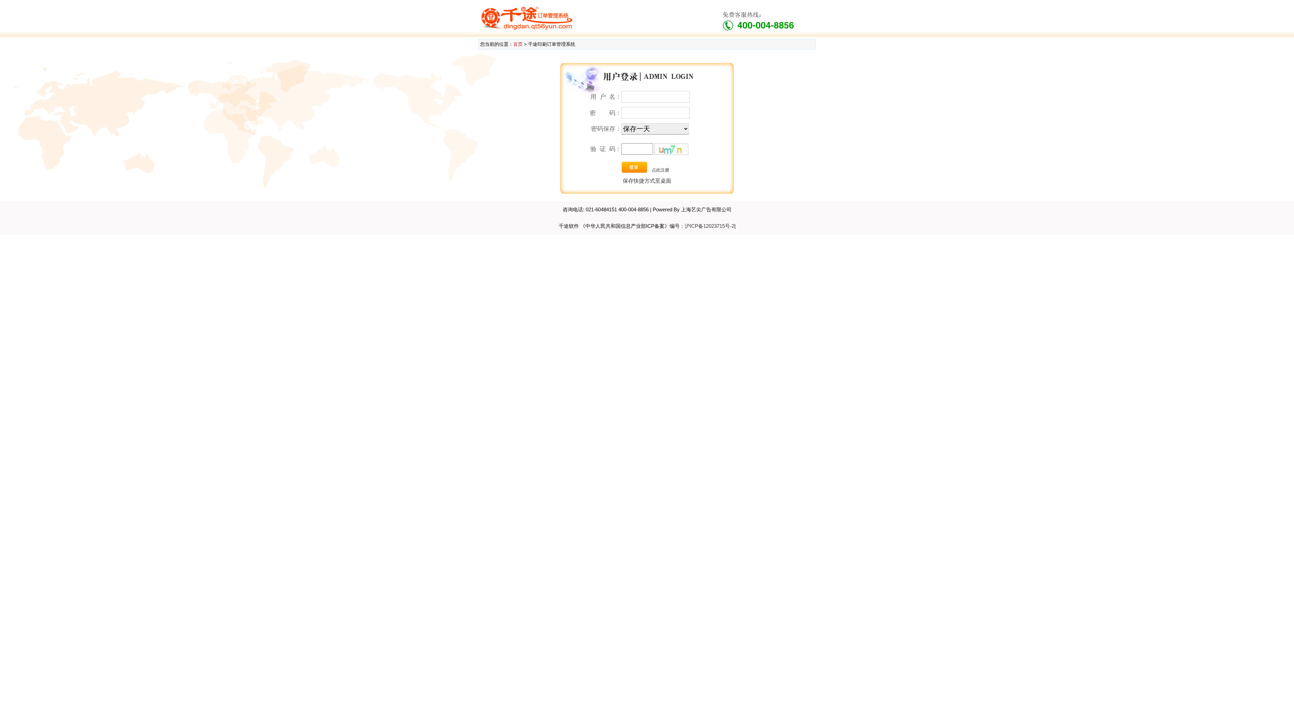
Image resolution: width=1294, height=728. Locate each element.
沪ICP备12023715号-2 (709, 226)
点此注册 (660, 170)
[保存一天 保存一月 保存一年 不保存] (655, 129)
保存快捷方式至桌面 (647, 181)
